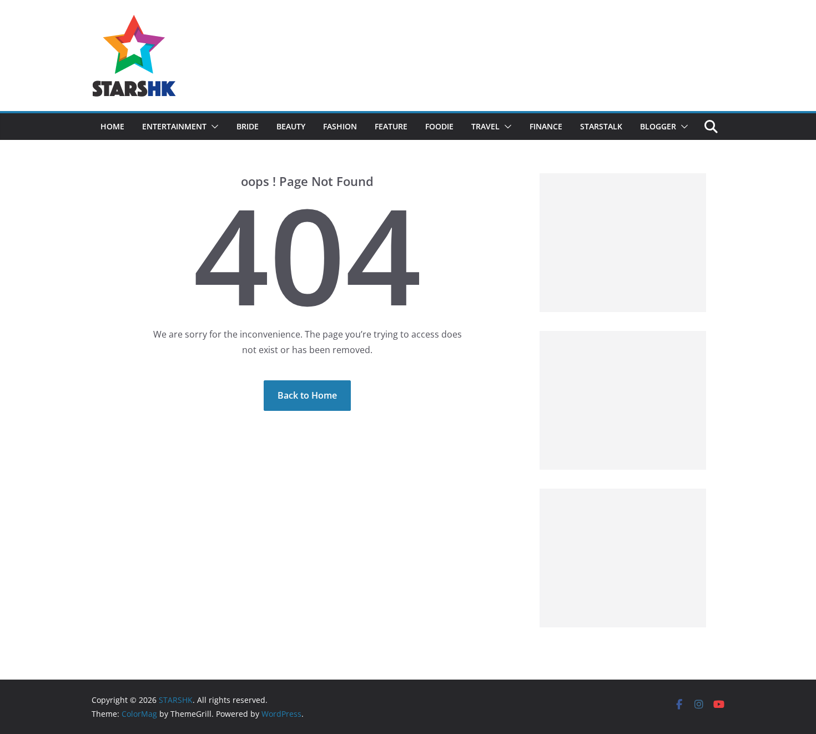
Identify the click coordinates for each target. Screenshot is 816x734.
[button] (212, 126)
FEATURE (391, 126)
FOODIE (439, 126)
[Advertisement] (623, 242)
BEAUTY (290, 126)
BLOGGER (658, 126)
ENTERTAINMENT (174, 126)
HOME (112, 126)
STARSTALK (601, 126)
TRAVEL (485, 126)
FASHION (340, 126)
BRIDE (247, 126)
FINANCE (546, 126)
